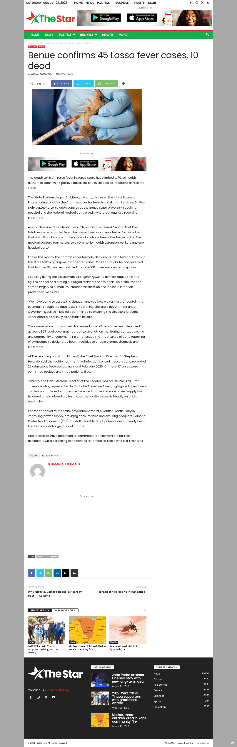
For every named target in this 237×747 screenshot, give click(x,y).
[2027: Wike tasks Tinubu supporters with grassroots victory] (46, 630)
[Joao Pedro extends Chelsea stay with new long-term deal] (100, 680)
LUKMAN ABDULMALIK (41, 73)
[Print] (74, 573)
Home (78, 3)
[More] (123, 83)
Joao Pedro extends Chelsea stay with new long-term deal (128, 678)
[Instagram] (196, 3)
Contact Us (204, 742)
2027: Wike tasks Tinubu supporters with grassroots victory (44, 649)
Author (34, 455)
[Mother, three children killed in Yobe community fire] (87, 630)
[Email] (65, 573)
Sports (157, 701)
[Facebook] (191, 3)
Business (122, 3)
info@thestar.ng (57, 690)
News (90, 3)
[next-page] (144, 610)
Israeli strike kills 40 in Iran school (122, 591)
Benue (40, 556)
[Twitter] (202, 3)
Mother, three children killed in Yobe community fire (87, 648)
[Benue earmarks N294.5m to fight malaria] (127, 630)
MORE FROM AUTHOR (65, 610)
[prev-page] (140, 610)
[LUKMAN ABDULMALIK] (37, 471)
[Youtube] (208, 3)
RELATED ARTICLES (40, 610)
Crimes (158, 679)
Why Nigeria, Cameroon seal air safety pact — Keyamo (55, 593)
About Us (169, 742)
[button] (207, 35)
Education (160, 707)
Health (139, 3)
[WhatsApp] (48, 573)
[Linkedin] (57, 573)
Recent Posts (50, 455)
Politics (103, 3)
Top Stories (160, 685)
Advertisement (185, 742)
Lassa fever (51, 556)
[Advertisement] (87, 525)
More (152, 3)
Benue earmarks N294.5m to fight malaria (125, 648)
